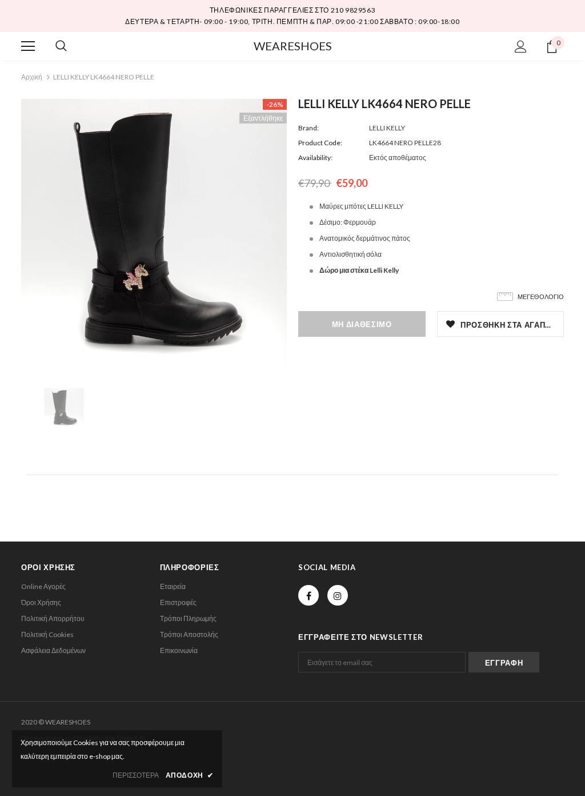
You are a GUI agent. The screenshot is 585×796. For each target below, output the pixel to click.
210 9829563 (353, 10)
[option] (154, 232)
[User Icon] (521, 47)
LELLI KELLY (387, 128)
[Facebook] (308, 595)
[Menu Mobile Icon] (28, 46)
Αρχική (31, 77)
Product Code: (320, 142)
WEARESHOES (293, 45)
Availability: (315, 157)
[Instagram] (337, 595)
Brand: (308, 128)
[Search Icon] (61, 46)
